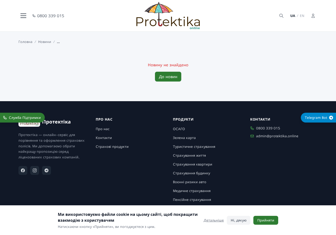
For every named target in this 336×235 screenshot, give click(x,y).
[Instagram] (34, 170)
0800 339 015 (50, 16)
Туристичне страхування (194, 146)
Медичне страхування (192, 191)
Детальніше (214, 220)
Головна (25, 42)
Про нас (102, 129)
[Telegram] (46, 170)
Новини (44, 42)
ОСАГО (179, 129)
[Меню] (23, 16)
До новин (168, 76)
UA (292, 16)
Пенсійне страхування (192, 199)
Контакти (104, 138)
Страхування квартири (192, 164)
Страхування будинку (191, 173)
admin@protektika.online (277, 136)
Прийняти (265, 220)
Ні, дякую (238, 220)
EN (302, 16)
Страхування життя (189, 155)
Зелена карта (184, 138)
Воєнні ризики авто (189, 182)
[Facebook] (22, 170)
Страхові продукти (112, 146)
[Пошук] (281, 15)
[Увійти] (313, 15)
